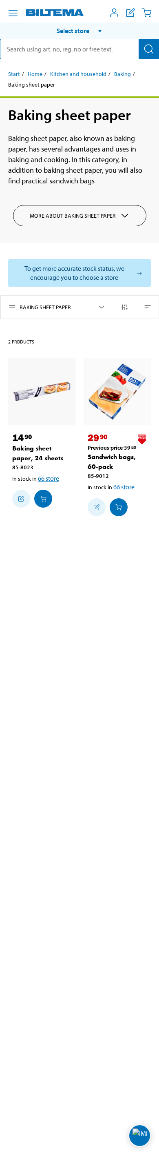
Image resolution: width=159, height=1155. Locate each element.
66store (48, 478)
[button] (79, 30)
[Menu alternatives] (13, 13)
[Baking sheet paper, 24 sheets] (41, 391)
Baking (122, 74)
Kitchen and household (78, 74)
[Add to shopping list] (21, 499)
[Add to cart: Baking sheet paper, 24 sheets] (43, 499)
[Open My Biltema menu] (114, 12)
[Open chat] (139, 1135)
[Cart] (147, 12)
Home (35, 74)
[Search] (149, 49)
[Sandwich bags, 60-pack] (117, 391)
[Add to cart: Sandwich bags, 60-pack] (119, 507)
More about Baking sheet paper (73, 215)
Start (14, 74)
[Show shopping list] (130, 12)
